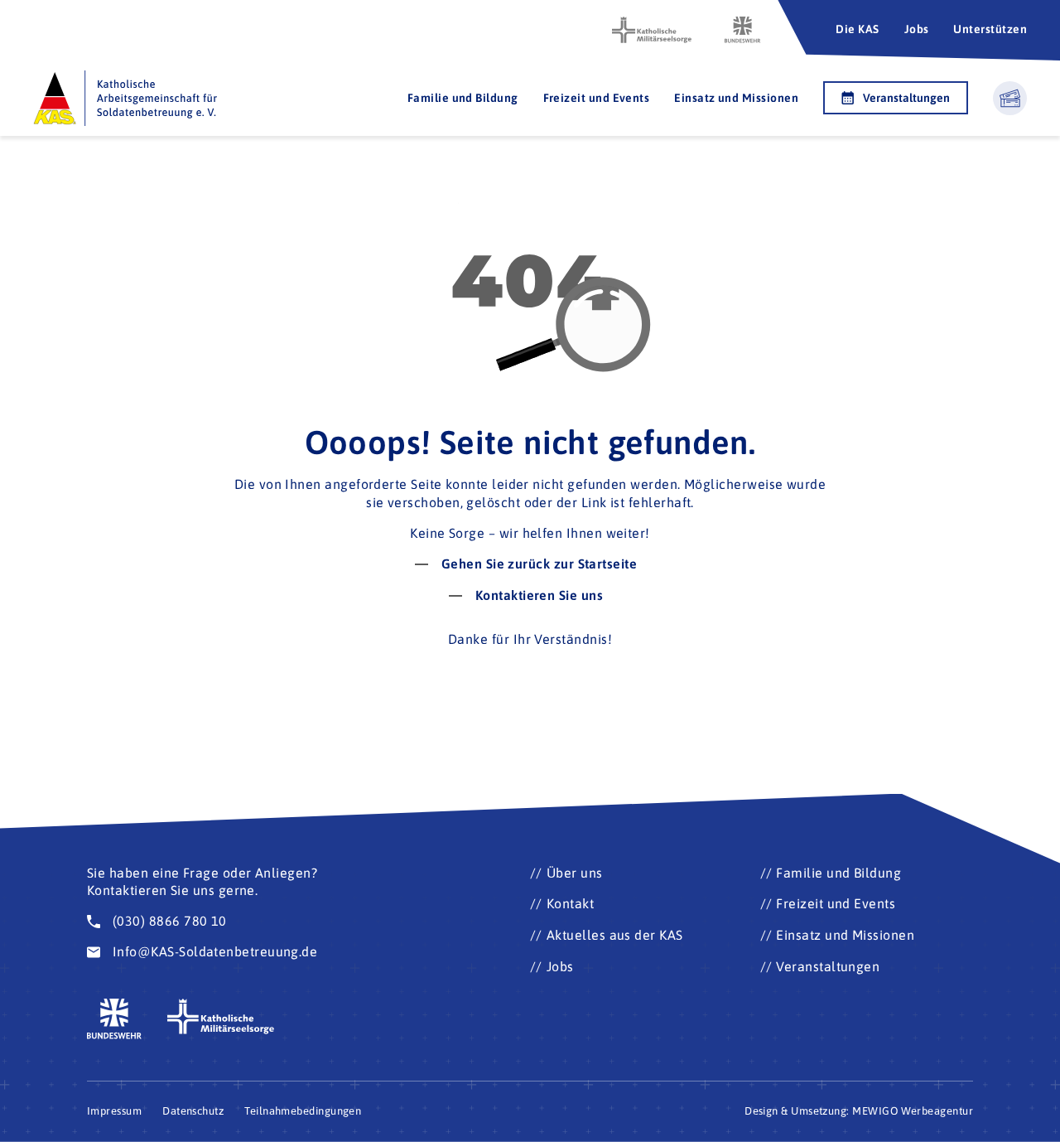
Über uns (575, 872)
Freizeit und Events (596, 97)
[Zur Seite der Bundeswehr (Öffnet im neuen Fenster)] (743, 30)
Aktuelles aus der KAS (615, 934)
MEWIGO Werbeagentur (912, 1111)
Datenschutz (193, 1111)
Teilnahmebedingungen (302, 1111)
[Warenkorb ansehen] (1010, 98)
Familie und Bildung (462, 97)
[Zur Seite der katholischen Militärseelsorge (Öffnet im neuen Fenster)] (651, 30)
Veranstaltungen (906, 97)
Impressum (114, 1111)
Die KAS (857, 29)
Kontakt (570, 903)
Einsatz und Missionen (736, 97)
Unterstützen (990, 29)
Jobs (916, 29)
